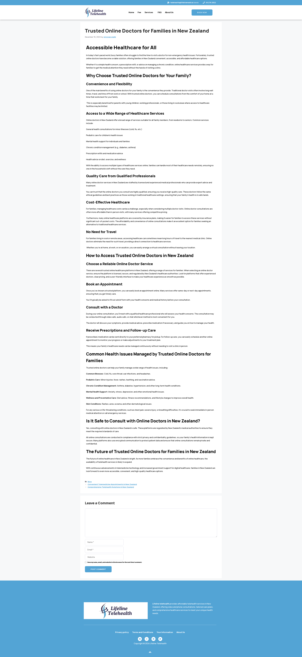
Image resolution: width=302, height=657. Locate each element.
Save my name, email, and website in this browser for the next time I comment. (114, 562)
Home (131, 12)
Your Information (165, 632)
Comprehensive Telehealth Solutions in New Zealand (111, 487)
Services (149, 12)
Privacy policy (122, 632)
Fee (139, 12)
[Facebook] (140, 639)
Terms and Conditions (142, 632)
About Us (169, 12)
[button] (149, 12)
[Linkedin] (153, 639)
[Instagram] (147, 639)
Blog (90, 481)
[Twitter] (160, 639)
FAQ (159, 12)
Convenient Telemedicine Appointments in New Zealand (112, 484)
